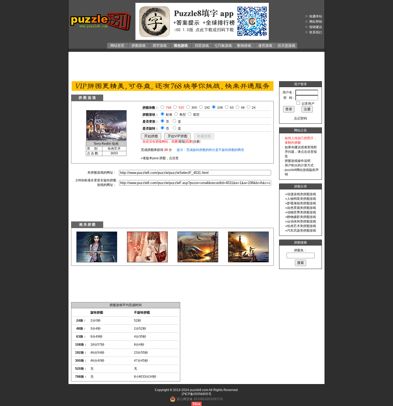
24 (254, 108)
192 (207, 108)
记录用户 (308, 104)
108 (220, 108)
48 (243, 108)
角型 (182, 114)
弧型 (196, 114)
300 (194, 108)
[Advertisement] (196, 65)
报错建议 (315, 27)
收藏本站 (315, 16)
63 (232, 108)
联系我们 (315, 32)
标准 (169, 114)
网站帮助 (315, 22)
